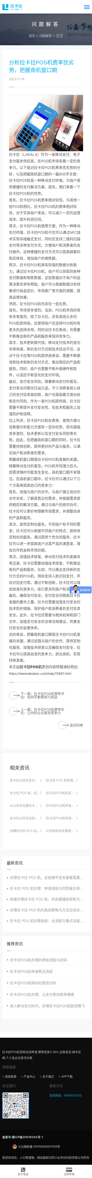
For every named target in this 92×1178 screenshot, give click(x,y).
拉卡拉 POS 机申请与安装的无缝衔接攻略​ (63, 780)
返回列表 (76, 725)
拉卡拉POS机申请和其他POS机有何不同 (63, 818)
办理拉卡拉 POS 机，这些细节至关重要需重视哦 (47, 877)
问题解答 (45, 36)
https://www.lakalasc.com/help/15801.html (40, 673)
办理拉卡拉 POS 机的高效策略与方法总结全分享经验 (47, 910)
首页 (32, 36)
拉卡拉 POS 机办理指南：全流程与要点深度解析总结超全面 (47, 921)
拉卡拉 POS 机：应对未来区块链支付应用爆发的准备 (27, 793)
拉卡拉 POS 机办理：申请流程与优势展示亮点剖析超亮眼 (47, 888)
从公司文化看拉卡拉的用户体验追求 (27, 805)
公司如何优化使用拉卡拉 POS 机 (63, 831)
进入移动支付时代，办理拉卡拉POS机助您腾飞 (47, 1006)
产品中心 (29, 1076)
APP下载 (67, 1076)
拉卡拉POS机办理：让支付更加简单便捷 (42, 994)
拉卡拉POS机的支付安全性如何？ (63, 793)
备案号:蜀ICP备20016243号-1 (22, 1137)
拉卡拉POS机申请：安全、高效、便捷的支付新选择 (63, 805)
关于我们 (48, 1076)
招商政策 (11, 1076)
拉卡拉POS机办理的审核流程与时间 (38, 960)
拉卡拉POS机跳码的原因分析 (33, 983)
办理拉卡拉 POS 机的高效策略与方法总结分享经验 (27, 831)
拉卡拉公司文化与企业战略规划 (27, 780)
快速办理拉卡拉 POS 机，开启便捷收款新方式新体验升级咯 (47, 899)
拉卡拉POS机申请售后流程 (31, 971)
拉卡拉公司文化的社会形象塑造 (27, 818)
